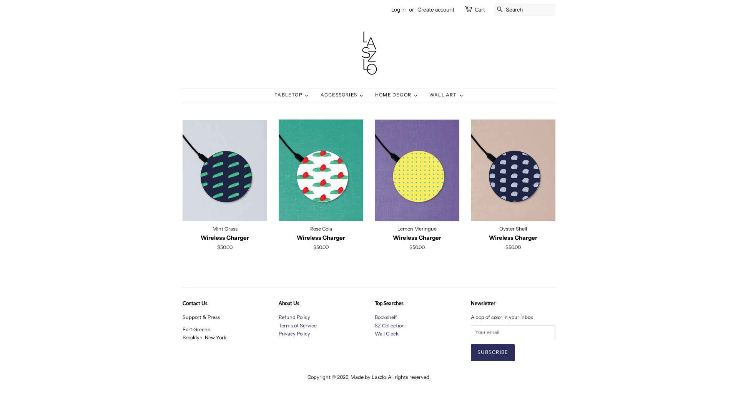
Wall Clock (387, 334)
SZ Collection (390, 326)
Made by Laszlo (368, 377)
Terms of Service (298, 326)
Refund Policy (294, 317)
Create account (435, 9)
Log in (398, 9)
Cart (480, 9)
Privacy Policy (294, 334)
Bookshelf (386, 317)
